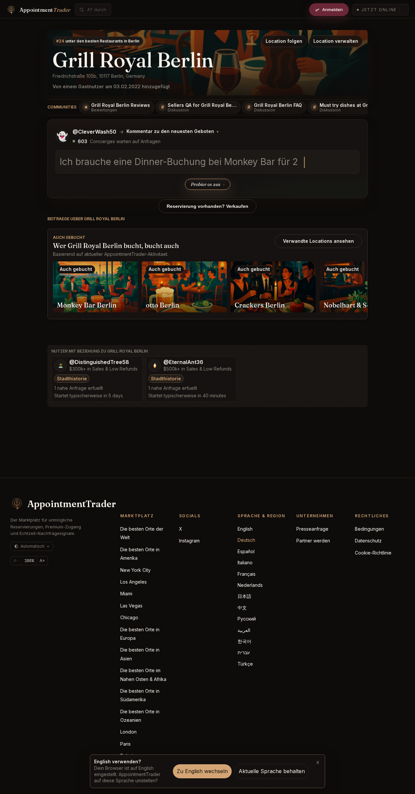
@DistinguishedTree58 (99, 362)
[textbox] (207, 162)
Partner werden (313, 540)
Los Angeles (133, 582)
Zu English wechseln (202, 771)
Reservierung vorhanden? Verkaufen (207, 206)
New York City (135, 570)
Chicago (129, 617)
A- (15, 560)
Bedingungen (369, 529)
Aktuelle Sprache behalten (272, 771)
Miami (126, 593)
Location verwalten (335, 41)
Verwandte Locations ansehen (318, 241)
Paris (125, 744)
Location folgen (284, 41)
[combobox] (97, 9)
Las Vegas (131, 605)
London (128, 732)
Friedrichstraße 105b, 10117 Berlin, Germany (99, 76)
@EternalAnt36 (183, 362)
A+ (42, 560)
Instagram (189, 540)
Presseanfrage (312, 529)
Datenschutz (368, 540)
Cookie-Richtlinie (373, 552)
